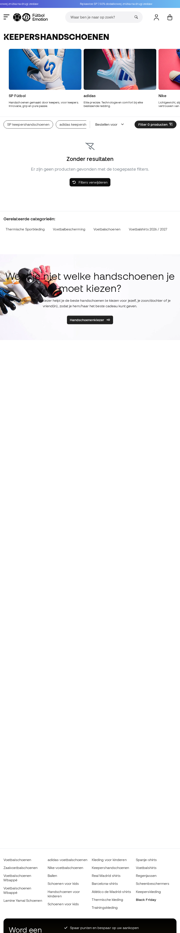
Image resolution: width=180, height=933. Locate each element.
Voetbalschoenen (107, 229)
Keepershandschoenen (110, 868)
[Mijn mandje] (169, 17)
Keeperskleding (148, 892)
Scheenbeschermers (152, 883)
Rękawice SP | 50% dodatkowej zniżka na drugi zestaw (111, 4)
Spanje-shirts (146, 860)
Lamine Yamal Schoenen (23, 900)
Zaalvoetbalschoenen (21, 868)
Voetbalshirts (146, 868)
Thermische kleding (107, 900)
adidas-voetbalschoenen (67, 860)
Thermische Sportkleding (25, 229)
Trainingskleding (105, 907)
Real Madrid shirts (106, 876)
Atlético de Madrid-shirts (111, 892)
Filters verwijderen (93, 182)
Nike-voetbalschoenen (65, 868)
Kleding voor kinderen (109, 860)
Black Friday (146, 900)
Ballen (52, 876)
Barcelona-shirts (105, 883)
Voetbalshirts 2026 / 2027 (148, 229)
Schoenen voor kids (63, 883)
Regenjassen (146, 876)
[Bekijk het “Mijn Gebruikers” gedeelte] (156, 17)
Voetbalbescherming (69, 229)
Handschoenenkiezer (87, 320)
